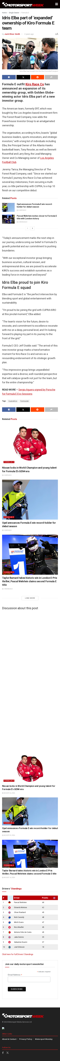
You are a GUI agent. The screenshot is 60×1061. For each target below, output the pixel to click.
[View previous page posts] (27, 228)
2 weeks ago (22, 222)
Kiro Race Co (35, 84)
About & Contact (9, 1039)
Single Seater (14, 13)
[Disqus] (30, 647)
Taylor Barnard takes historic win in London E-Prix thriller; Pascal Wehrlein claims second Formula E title (29, 581)
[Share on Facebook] (9, 77)
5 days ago (22, 210)
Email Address (15, 974)
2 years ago (29, 34)
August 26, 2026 (9, 793)
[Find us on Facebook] (2, 1053)
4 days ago (7, 475)
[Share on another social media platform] (51, 77)
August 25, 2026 (9, 835)
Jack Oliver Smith (12, 34)
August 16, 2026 (9, 877)
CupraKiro (13, 401)
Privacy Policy (25, 1039)
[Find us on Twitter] (7, 1053)
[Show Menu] (56, 4)
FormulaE (24, 401)
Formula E (25, 13)
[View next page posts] (32, 228)
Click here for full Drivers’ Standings (17, 954)
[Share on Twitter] (23, 77)
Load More (30, 598)
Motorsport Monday (43, 1039)
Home (4, 13)
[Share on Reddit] (37, 77)
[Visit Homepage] (23, 4)
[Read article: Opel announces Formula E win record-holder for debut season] (8, 207)
